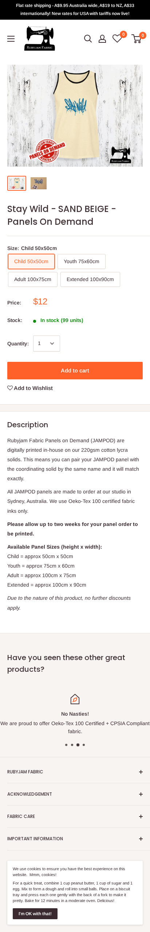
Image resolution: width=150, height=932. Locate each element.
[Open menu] (11, 39)
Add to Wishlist (33, 388)
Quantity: (18, 343)
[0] (136, 38)
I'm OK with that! (35, 913)
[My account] (102, 39)
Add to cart (75, 370)
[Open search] (88, 39)
